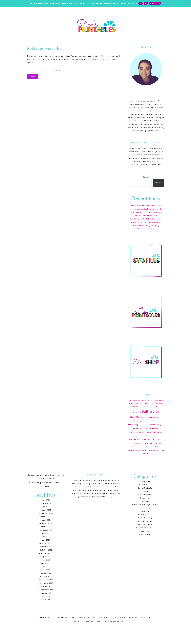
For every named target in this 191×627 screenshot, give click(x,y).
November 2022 (46, 546)
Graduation (145, 498)
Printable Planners (145, 524)
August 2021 (46, 593)
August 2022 (46, 556)
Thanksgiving (145, 534)
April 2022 (46, 570)
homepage (110, 56)
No (146, 3)
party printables (143, 436)
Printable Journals (139, 439)
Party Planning (145, 518)
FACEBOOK (34, 483)
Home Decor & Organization (145, 504)
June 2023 (46, 533)
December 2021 (46, 580)
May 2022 (46, 566)
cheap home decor (144, 400)
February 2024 (46, 523)
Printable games (155, 436)
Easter (145, 491)
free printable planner (155, 421)
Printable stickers (157, 440)
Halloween (151, 428)
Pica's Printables (95, 25)
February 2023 (46, 543)
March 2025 (46, 510)
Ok (140, 3)
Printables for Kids (145, 528)
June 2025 (46, 503)
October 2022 (46, 550)
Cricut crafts (146, 403)
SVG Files (145, 531)
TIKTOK (57, 483)
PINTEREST (46, 486)
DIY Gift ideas (136, 407)
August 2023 (46, 530)
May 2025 (46, 507)
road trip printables (150, 443)
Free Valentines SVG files (147, 425)
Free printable (142, 421)
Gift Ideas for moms (140, 428)
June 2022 (46, 563)
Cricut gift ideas (157, 403)
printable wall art (136, 443)
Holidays (145, 501)
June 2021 (46, 600)
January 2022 (46, 576)
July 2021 (46, 596)
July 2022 (46, 560)
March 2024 (46, 520)
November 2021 (46, 583)
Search (146, 177)
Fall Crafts (144, 417)
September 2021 (46, 590)
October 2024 (46, 517)
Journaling (153, 432)
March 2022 (46, 573)
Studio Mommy (116, 622)
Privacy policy (155, 3)
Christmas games (157, 400)
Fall (145, 411)
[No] (188, 3)
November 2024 (46, 513)
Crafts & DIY (145, 484)
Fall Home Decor (154, 417)
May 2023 (46, 536)
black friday (132, 400)
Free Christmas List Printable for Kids (146, 209)
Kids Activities (145, 514)
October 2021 (46, 586)
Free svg (133, 424)
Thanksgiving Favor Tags (147, 450)
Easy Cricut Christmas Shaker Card (146, 205)
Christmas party (135, 403)
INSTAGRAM (47, 483)
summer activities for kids (147, 447)
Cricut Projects (145, 488)
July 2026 (46, 500)
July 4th (145, 511)
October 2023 (46, 527)
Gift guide (160, 425)
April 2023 (46, 540)
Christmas (145, 481)
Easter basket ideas (149, 407)
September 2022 (46, 553)
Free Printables (145, 494)
